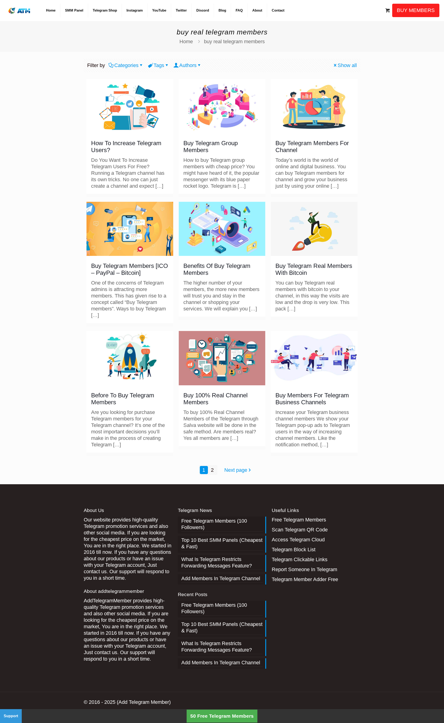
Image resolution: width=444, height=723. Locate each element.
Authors (188, 65)
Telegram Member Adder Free (305, 579)
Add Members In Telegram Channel (220, 578)
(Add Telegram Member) (144, 702)
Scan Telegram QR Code (300, 530)
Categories (126, 65)
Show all (347, 65)
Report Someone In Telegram (304, 569)
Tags (159, 65)
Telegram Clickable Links (299, 559)
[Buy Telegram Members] (19, 10)
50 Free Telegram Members (222, 716)
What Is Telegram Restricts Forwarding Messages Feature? (216, 562)
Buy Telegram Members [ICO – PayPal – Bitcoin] (129, 269)
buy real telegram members (234, 41)
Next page (235, 470)
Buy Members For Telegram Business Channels (312, 399)
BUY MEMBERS (416, 10)
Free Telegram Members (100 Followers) (214, 524)
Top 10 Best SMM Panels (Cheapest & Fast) (221, 543)
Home (186, 41)
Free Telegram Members (299, 520)
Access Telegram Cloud (298, 539)
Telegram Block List (293, 549)
